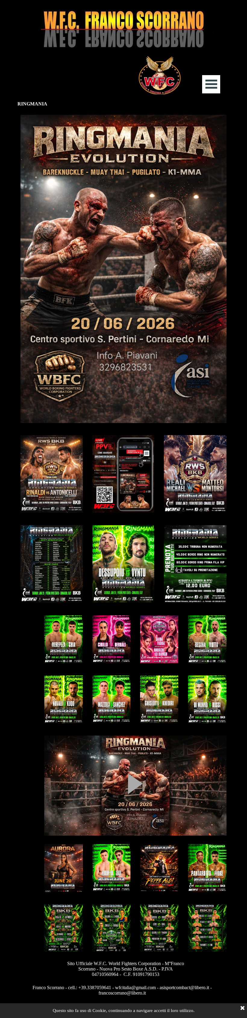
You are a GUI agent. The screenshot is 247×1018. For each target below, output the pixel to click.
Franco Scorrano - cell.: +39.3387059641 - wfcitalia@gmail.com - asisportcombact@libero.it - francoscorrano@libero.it (123, 990)
